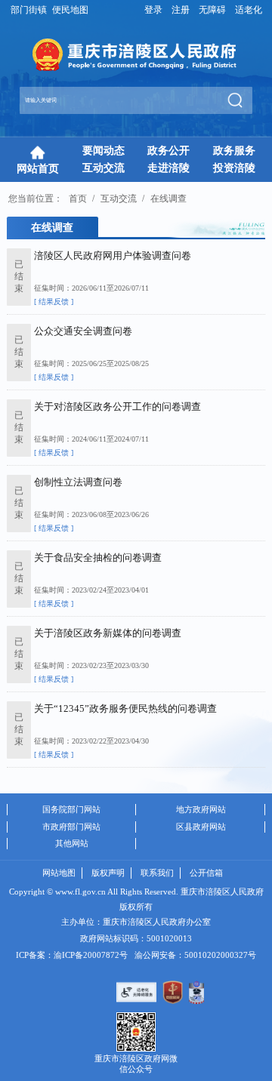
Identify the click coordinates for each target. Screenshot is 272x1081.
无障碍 (212, 10)
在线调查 (168, 199)
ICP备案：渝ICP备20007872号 (72, 954)
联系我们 (157, 872)
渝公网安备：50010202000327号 (195, 954)
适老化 (248, 10)
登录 (153, 10)
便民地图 (70, 10)
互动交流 (118, 199)
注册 (181, 10)
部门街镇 (29, 10)
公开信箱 (206, 872)
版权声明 (108, 872)
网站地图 (59, 872)
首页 (78, 199)
